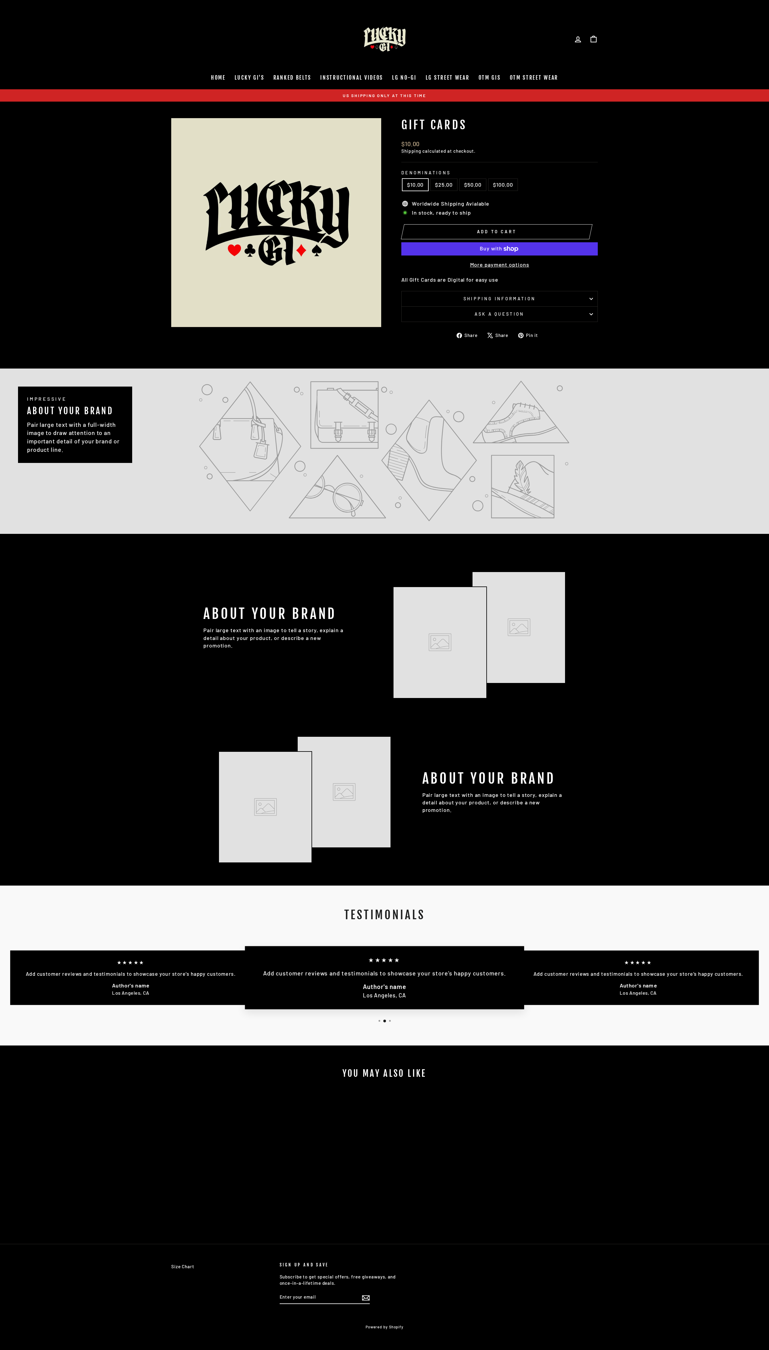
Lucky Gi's (249, 77)
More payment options (499, 264)
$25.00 (443, 184)
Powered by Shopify (384, 1326)
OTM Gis (490, 77)
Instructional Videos (351, 77)
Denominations (426, 172)
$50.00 (473, 184)
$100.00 (503, 184)
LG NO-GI (404, 77)
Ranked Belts (292, 77)
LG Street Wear (448, 77)
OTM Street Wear (534, 77)
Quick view (222, 1188)
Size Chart (182, 1266)
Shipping (411, 151)
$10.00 (415, 184)
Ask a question (499, 314)
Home (218, 77)
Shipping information (500, 298)
